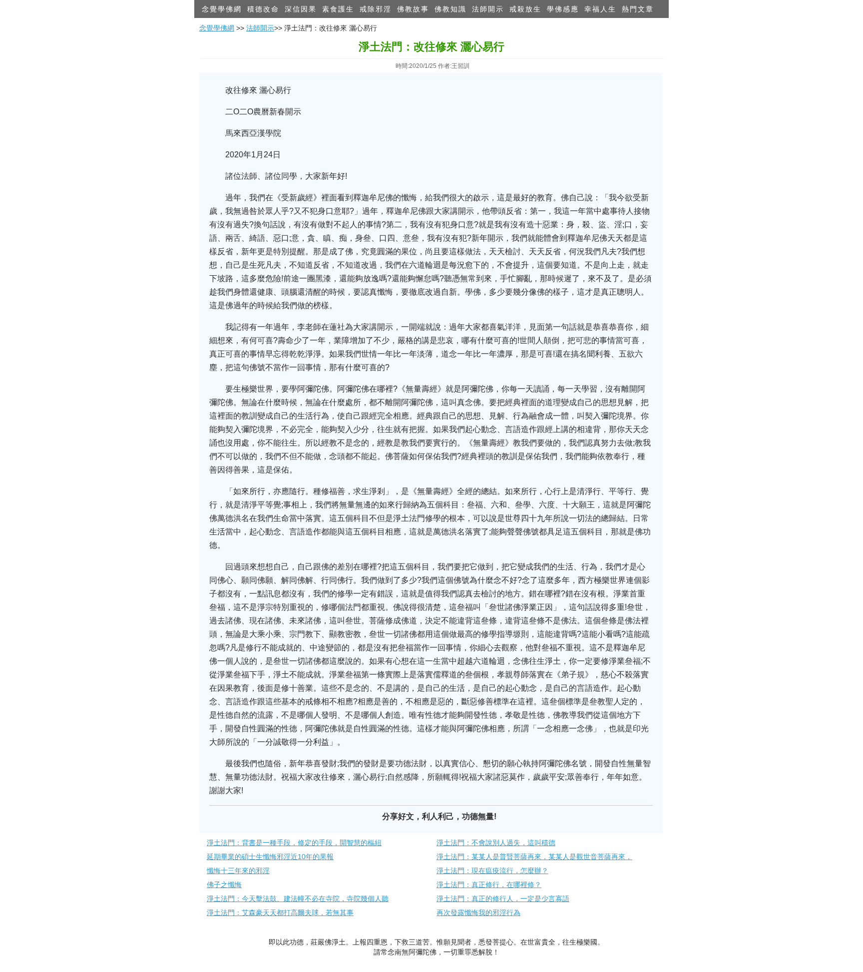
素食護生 (338, 9)
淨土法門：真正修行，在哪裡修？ (488, 885)
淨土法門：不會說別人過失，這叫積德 (495, 843)
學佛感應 (563, 9)
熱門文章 (638, 9)
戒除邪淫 (376, 9)
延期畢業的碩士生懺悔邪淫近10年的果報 (270, 857)
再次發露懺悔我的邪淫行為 (478, 913)
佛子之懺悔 (224, 885)
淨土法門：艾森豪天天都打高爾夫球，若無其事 (280, 913)
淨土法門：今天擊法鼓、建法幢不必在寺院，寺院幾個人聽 (298, 899)
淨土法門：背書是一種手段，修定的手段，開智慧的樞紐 (294, 843)
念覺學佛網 (222, 9)
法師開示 (488, 9)
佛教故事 (413, 9)
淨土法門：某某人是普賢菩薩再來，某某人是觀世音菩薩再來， (534, 857)
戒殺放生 (525, 9)
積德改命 (263, 9)
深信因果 (301, 9)
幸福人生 (600, 9)
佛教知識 (450, 9)
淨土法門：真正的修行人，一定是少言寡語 (502, 899)
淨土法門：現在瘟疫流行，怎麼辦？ (492, 871)
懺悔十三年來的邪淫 (238, 871)
